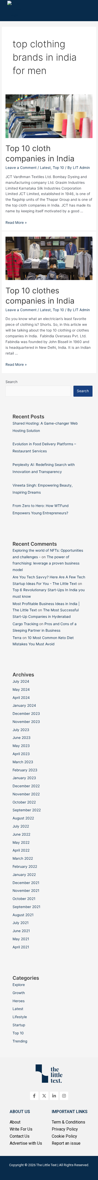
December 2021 (26, 883)
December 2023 (26, 713)
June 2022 (21, 834)
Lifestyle (20, 1017)
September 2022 (27, 810)
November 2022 (26, 794)
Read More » (16, 222)
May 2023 (21, 746)
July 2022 (21, 826)
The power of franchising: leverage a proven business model (46, 563)
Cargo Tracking (25, 624)
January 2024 (24, 705)
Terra (17, 638)
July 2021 (20, 923)
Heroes (19, 1001)
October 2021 (24, 899)
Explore (19, 985)
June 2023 (22, 738)
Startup (19, 1025)
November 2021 (26, 890)
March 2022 (23, 858)
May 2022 (21, 842)
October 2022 (24, 802)
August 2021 (23, 915)
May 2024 (21, 689)
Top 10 (58, 168)
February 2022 (25, 866)
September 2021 (26, 907)
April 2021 (21, 947)
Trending (20, 1041)
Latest (45, 168)
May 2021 (21, 939)
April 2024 (21, 698)
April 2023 (21, 754)
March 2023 (23, 762)
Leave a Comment (21, 168)
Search (11, 382)
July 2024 (21, 681)
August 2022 (23, 818)
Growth (19, 993)
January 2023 (24, 778)
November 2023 (26, 722)
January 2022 (24, 875)
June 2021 (21, 931)
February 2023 (25, 770)
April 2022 (21, 850)
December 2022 (26, 786)
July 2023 (21, 730)
